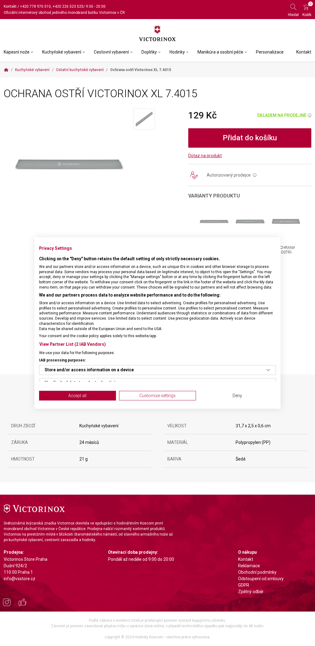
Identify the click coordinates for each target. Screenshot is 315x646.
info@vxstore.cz (19, 578)
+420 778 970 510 (35, 6)
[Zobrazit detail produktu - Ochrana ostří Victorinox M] (250, 221)
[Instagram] (6, 603)
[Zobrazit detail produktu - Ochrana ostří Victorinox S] (286, 221)
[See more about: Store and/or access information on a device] (268, 370)
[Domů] (6, 70)
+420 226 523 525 (68, 6)
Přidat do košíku (250, 138)
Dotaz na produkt (205, 155)
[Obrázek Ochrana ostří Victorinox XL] (68, 163)
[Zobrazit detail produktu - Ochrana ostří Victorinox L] (214, 221)
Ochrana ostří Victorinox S (288, 254)
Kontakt (10, 6)
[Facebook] (22, 603)
